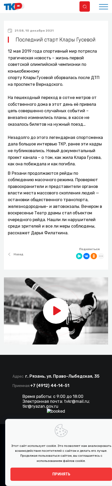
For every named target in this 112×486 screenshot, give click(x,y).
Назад (18, 254)
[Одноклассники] (94, 256)
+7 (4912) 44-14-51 (49, 385)
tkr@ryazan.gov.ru (40, 406)
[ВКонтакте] (86, 256)
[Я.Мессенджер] (79, 256)
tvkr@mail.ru (76, 401)
